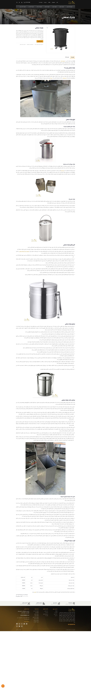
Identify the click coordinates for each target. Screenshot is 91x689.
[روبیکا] (22, 626)
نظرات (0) (67, 57)
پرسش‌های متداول (45, 614)
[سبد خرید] (22, 2)
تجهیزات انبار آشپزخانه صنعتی (24, 251)
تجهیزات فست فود (39, 6)
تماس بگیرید (40, 41)
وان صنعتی (64, 78)
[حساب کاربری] (19, 2)
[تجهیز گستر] (71, 2)
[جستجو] (17, 2)
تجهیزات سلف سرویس (22, 6)
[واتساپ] (24, 624)
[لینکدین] (19, 624)
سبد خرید (56, 615)
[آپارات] (27, 624)
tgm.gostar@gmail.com (24, 615)
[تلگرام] (22, 624)
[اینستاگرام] (17, 624)
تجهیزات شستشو (46, 6)
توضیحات (72, 57)
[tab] (72, 57)
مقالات (49, 2)
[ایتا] (19, 626)
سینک (51, 78)
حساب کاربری (55, 614)
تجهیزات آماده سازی (69, 6)
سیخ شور (62, 170)
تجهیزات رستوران (61, 6)
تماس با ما (56, 612)
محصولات (53, 2)
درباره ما (45, 2)
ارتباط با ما (40, 2)
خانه (57, 2)
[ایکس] (17, 626)
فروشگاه (56, 611)
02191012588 (27, 2)
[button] (47, 28)
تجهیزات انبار (67, 14)
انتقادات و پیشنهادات (18, 629)
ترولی (35, 592)
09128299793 (71, 624)
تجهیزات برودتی (54, 6)
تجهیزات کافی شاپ (31, 6)
